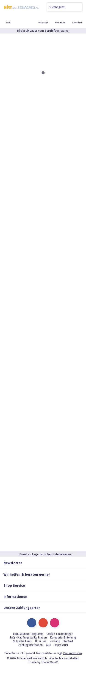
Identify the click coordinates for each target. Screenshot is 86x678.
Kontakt (68, 641)
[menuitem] (77, 20)
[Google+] (43, 622)
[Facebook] (31, 622)
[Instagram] (54, 622)
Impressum (61, 645)
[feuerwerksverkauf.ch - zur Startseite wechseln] (21, 7)
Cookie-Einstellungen (60, 633)
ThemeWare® (49, 662)
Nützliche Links (22, 641)
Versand (55, 641)
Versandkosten (72, 653)
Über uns (40, 641)
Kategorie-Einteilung (63, 637)
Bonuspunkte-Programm (28, 633)
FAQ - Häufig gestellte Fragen (28, 637)
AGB (48, 645)
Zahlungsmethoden (30, 645)
